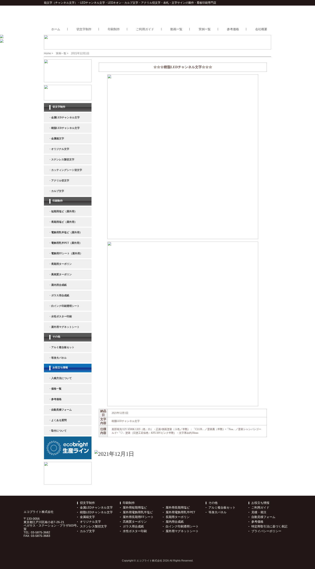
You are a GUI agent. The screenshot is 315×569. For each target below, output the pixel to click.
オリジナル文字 (90, 521)
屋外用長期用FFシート (138, 517)
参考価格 (233, 29)
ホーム (55, 29)
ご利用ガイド (145, 29)
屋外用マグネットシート (182, 531)
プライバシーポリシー (266, 531)
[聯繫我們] (114, 454)
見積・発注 (258, 512)
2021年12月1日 (80, 53)
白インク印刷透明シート (182, 526)
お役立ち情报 (260, 502)
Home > (49, 53)
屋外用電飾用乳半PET (180, 512)
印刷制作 (114, 29)
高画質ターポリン (135, 521)
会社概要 (261, 29)
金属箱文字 (87, 517)
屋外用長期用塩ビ (178, 507)
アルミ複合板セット (222, 507)
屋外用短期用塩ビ (135, 507)
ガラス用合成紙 (133, 526)
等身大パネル (217, 512)
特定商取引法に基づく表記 (269, 526)
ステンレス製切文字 (93, 526)
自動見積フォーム (263, 517)
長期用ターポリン (178, 517)
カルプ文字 (87, 531)
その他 (213, 502)
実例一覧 (205, 29)
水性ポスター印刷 (135, 531)
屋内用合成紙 (175, 521)
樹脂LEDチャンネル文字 (96, 512)
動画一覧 (176, 29)
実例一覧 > (62, 53)
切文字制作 (84, 29)
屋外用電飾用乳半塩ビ (138, 512)
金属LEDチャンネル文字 (96, 507)
